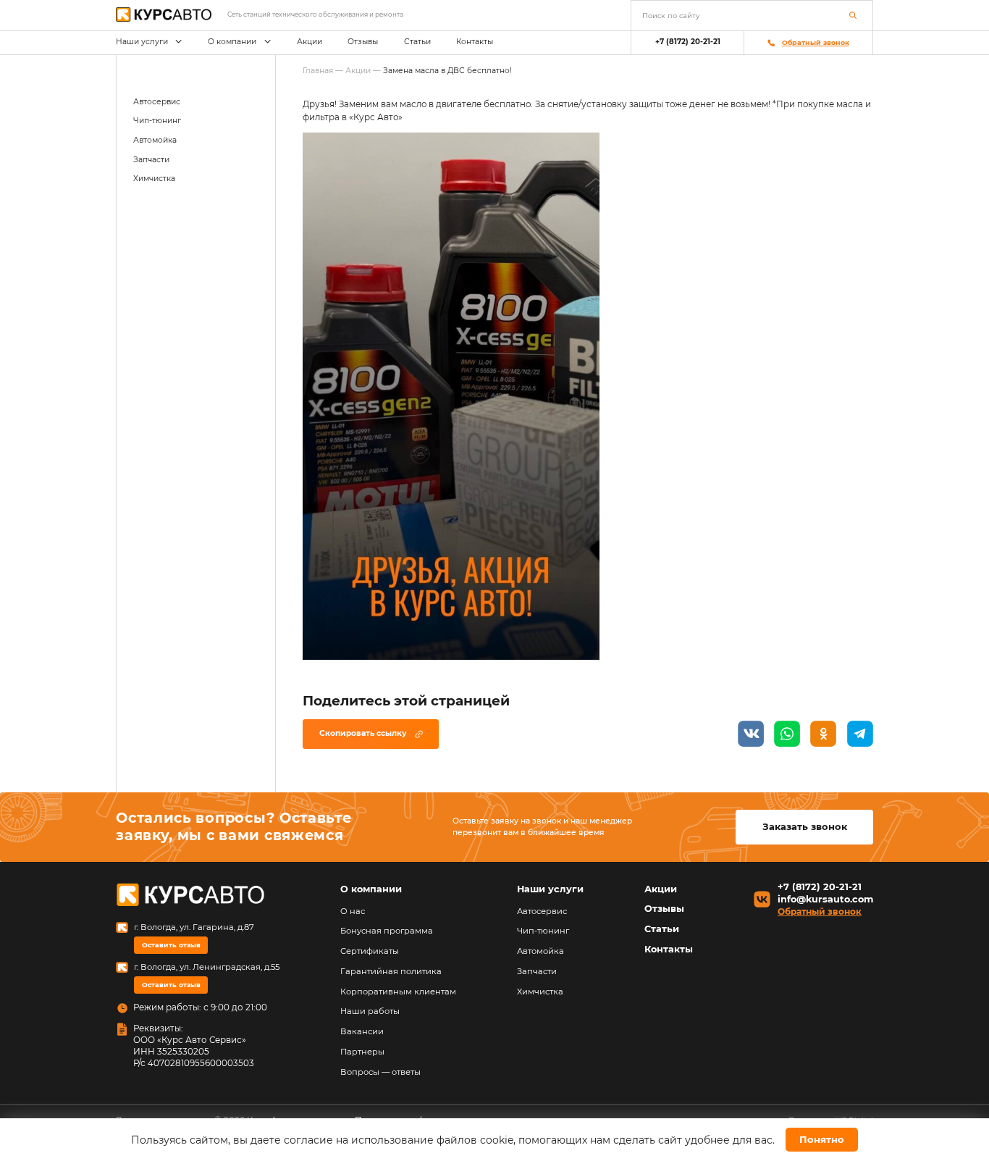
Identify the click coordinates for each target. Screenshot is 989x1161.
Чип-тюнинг (157, 120)
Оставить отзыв (171, 945)
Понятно (821, 1139)
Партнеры (362, 1052)
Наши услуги (142, 41)
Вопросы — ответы (380, 1072)
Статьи (417, 41)
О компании (232, 41)
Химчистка (154, 178)
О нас (352, 911)
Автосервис (156, 101)
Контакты (474, 41)
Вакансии (362, 1031)
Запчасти (151, 159)
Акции (309, 41)
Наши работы (370, 1011)
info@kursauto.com (825, 900)
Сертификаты (369, 951)
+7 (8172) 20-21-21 (687, 41)
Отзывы (363, 41)
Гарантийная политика (391, 971)
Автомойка (155, 140)
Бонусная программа (386, 931)
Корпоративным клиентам (398, 991)
